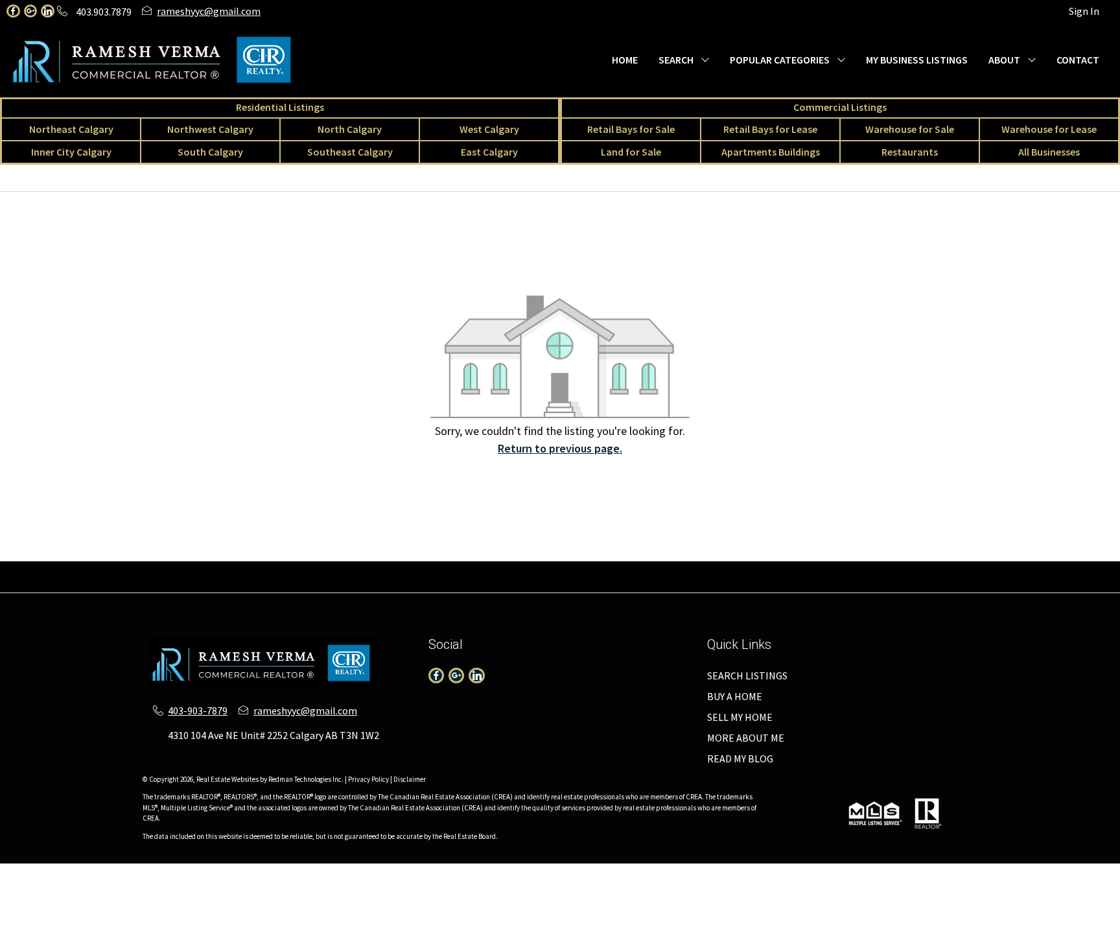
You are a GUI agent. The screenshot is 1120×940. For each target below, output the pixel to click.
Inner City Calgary (71, 151)
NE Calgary (237, 569)
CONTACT (1077, 59)
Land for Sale (631, 151)
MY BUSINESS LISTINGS (917, 59)
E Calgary (619, 569)
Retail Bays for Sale (631, 129)
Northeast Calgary (71, 129)
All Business (271, 584)
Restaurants (909, 151)
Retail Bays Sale (684, 569)
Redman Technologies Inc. (306, 779)
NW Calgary (296, 569)
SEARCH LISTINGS (747, 675)
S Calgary (511, 569)
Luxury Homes (585, 584)
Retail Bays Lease (768, 569)
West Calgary (489, 129)
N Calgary (353, 569)
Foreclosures (654, 584)
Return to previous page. (560, 448)
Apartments (175, 569)
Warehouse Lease (934, 569)
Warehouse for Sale (909, 129)
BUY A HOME (734, 696)
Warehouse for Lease (1049, 129)
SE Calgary (565, 569)
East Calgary (489, 151)
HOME (625, 59)
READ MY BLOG (740, 758)
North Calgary (350, 129)
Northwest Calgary (210, 129)
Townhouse (113, 569)
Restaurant (1075, 569)
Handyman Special (734, 584)
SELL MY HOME (740, 717)
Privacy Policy (368, 779)
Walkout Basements (829, 584)
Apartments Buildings (770, 151)
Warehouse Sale (852, 569)
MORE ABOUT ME (745, 737)
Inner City (460, 569)
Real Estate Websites (228, 779)
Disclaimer (409, 779)
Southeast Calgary (350, 151)
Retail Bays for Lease (770, 129)
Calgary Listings (343, 584)
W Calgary (406, 569)
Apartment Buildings (435, 584)
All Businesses (1049, 151)
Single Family (48, 569)
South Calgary (210, 151)
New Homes (517, 584)
